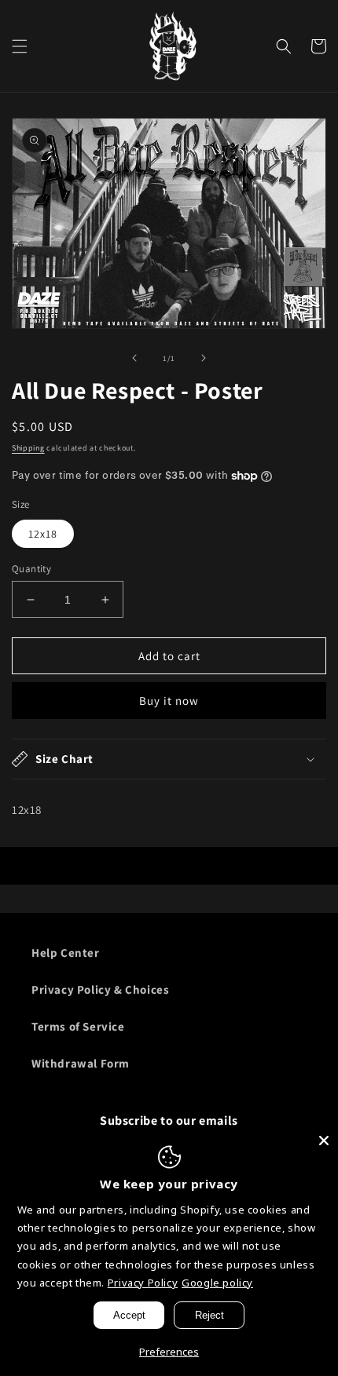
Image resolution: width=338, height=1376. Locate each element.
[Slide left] (134, 358)
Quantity (31, 568)
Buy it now (169, 700)
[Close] (324, 1140)
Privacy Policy (143, 1283)
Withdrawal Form (80, 1063)
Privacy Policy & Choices (100, 989)
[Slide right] (203, 358)
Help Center (65, 952)
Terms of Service (78, 1026)
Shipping (28, 448)
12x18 (42, 534)
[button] (19, 46)
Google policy (217, 1283)
